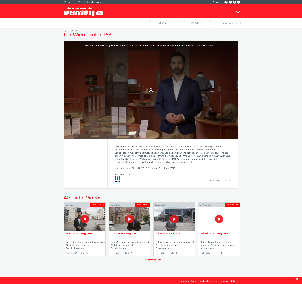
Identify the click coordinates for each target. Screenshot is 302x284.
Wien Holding (98, 205)
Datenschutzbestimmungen (204, 281)
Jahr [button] (161, 23)
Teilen (83, 253)
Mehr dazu (71, 253)
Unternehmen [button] (227, 23)
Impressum (184, 281)
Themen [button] (195, 23)
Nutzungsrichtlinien (229, 281)
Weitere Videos (152, 260)
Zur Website (218, 2)
